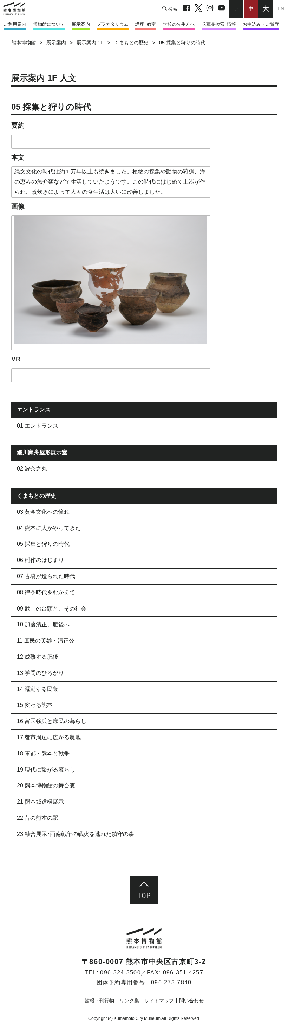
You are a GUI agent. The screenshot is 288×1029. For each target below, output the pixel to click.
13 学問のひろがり (40, 673)
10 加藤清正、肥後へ (43, 624)
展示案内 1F (90, 42)
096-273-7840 (171, 982)
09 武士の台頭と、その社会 (51, 609)
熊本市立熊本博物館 (17, 9)
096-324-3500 (120, 973)
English (280, 8)
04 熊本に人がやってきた (49, 528)
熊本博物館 (23, 42)
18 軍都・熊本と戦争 (43, 753)
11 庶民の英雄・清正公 (45, 641)
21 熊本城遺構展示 (40, 802)
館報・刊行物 (99, 1000)
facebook (187, 9)
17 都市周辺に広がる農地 (49, 737)
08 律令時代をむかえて (46, 592)
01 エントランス (37, 426)
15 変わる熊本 (35, 705)
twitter (198, 9)
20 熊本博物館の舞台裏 (46, 785)
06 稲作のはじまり (40, 560)
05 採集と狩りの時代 (43, 544)
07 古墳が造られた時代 (46, 576)
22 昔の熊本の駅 (37, 818)
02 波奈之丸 (32, 469)
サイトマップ (159, 1000)
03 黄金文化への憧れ (43, 512)
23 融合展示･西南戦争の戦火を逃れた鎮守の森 (75, 834)
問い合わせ (191, 1000)
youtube (221, 9)
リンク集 (129, 1000)
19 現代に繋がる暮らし (46, 770)
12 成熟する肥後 (37, 657)
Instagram (210, 9)
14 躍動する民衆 (37, 689)
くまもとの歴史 (131, 42)
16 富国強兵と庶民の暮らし (51, 721)
